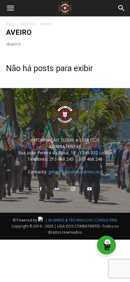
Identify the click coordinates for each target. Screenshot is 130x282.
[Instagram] (73, 189)
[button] (10, 8)
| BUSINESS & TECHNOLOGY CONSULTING (81, 220)
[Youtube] (89, 189)
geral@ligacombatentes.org (75, 172)
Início (10, 23)
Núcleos (28, 23)
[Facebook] (40, 189)
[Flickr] (57, 189)
